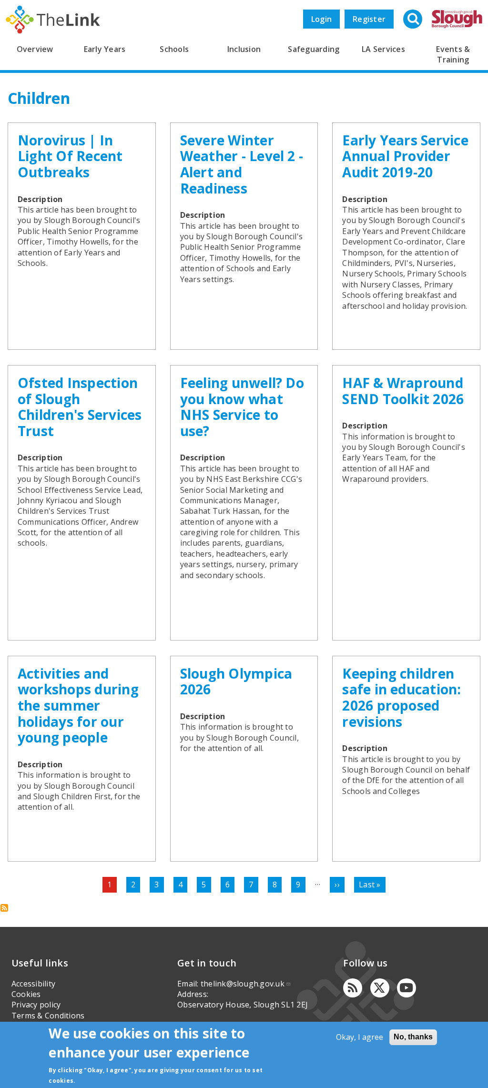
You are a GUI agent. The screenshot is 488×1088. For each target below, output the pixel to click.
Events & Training (453, 54)
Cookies (26, 994)
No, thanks (413, 1037)
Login (321, 19)
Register (369, 19)
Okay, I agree (359, 1037)
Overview (35, 49)
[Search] (413, 20)
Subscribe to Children (4, 908)
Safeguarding (313, 49)
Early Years (105, 49)
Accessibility (33, 983)
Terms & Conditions (47, 1015)
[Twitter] (379, 987)
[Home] (53, 19)
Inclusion (244, 49)
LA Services (383, 49)
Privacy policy (36, 1004)
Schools (174, 49)
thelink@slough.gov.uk (243, 983)
